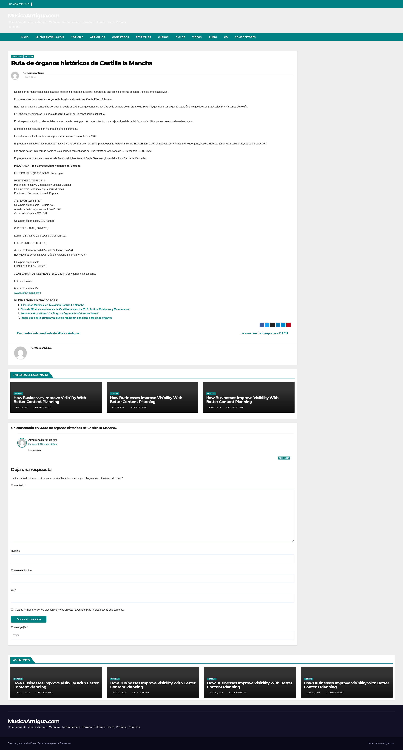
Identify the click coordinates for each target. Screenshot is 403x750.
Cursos (163, 37)
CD (226, 37)
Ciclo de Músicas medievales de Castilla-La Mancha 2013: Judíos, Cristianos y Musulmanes (74, 309)
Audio (213, 37)
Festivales (143, 37)
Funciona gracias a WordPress (22, 743)
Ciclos (180, 37)
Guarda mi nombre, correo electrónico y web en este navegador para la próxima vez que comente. (69, 609)
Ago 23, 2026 (23, 693)
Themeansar (65, 743)
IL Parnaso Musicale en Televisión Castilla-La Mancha (52, 305)
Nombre (15, 550)
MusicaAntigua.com (33, 15)
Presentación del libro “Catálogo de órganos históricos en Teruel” (59, 313)
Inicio (25, 37)
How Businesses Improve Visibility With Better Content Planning (50, 399)
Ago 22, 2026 (120, 693)
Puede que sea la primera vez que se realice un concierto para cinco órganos (66, 317)
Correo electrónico (21, 570)
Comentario (18, 485)
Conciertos (120, 37)
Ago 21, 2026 (313, 693)
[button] (387, 37)
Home (370, 743)
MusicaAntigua (35, 73)
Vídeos (197, 37)
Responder (284, 458)
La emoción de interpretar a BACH (265, 333)
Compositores (245, 37)
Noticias (77, 37)
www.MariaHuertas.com (27, 292)
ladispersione (42, 407)
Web (13, 590)
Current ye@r (19, 627)
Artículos (97, 37)
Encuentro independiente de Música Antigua (48, 333)
